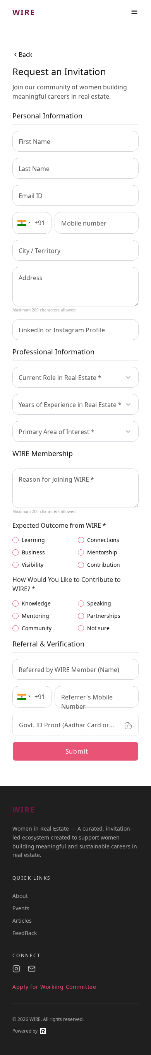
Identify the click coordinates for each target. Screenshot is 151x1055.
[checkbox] (15, 540)
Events (20, 908)
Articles (22, 920)
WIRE (23, 12)
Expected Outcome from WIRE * (59, 525)
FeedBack (24, 933)
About (20, 895)
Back (26, 54)
